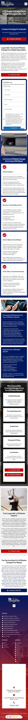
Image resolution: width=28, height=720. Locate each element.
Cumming (15, 576)
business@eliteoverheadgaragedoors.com (14, 698)
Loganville (15, 580)
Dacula (20, 576)
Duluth (9, 577)
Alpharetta (23, 571)
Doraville (5, 577)
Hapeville (10, 579)
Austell (4, 573)
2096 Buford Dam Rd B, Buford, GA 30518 (14, 691)
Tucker (6, 586)
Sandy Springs (13, 583)
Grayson (5, 579)
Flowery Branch (21, 577)
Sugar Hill (18, 585)
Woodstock (15, 586)
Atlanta (25, 570)
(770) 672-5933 (14, 705)
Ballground (18, 573)
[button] (14, 39)
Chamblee (4, 576)
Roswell (7, 583)
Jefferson (15, 579)
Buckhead (23, 574)
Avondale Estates (10, 573)
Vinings (10, 586)
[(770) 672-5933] (14, 702)
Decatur (24, 576)
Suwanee (23, 585)
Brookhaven (13, 574)
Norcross (9, 582)
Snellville (24, 583)
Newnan (4, 582)
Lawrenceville (4, 580)
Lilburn (10, 580)
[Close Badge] (22, 715)
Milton (24, 580)
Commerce (9, 576)
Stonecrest (13, 585)
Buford (18, 574)
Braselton (7, 574)
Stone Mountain (6, 585)
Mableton (20, 580)
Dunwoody (14, 577)
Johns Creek (21, 579)
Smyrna (20, 583)
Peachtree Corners (16, 582)
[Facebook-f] (14, 605)
